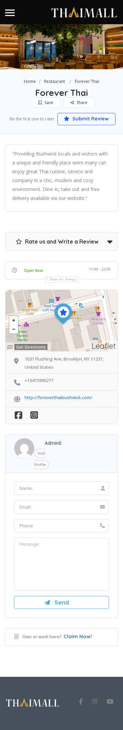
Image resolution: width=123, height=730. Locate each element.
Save (48, 102)
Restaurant (54, 81)
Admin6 (53, 443)
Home (30, 81)
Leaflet (104, 346)
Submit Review (90, 119)
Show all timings (63, 279)
